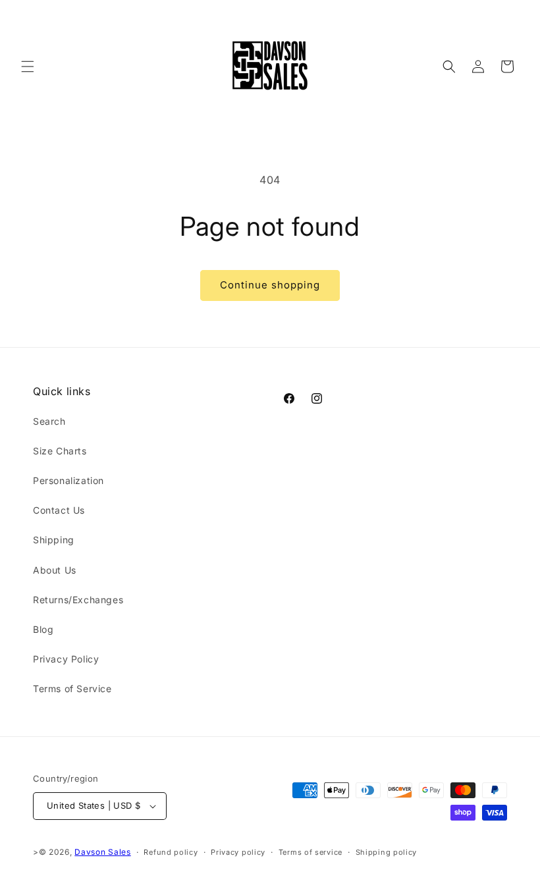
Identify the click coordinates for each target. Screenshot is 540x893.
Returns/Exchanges (78, 599)
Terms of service (310, 852)
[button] (27, 66)
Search (49, 421)
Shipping (53, 539)
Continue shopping (270, 285)
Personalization (68, 480)
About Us (54, 570)
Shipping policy (387, 852)
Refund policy (171, 852)
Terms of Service (72, 688)
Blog (43, 629)
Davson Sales (102, 852)
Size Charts (60, 450)
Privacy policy (238, 852)
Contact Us (59, 510)
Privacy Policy (66, 658)
